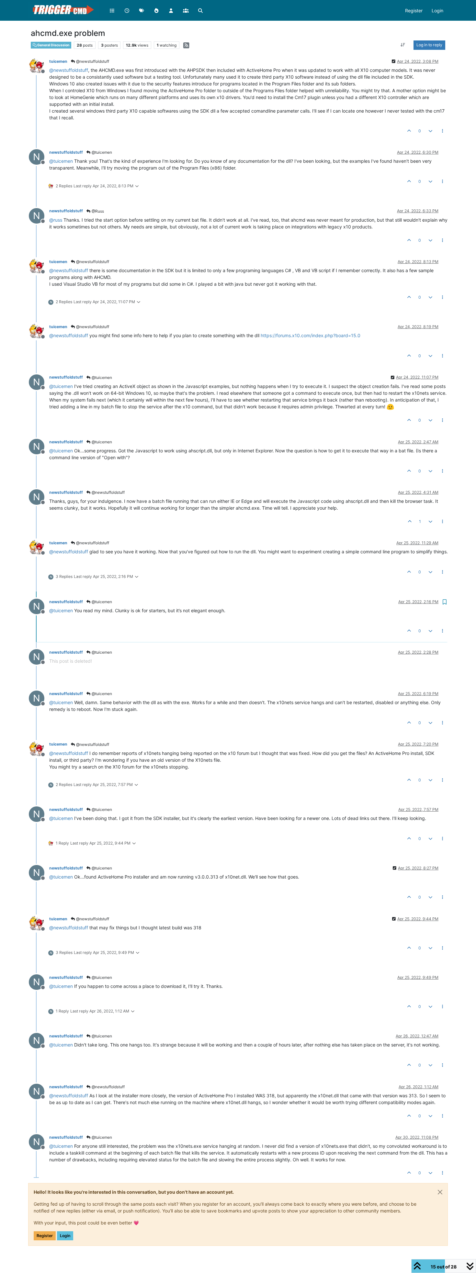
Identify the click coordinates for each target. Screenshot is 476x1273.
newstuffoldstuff (66, 152)
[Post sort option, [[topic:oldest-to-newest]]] (403, 45)
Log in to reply (429, 44)
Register (45, 1235)
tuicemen (58, 61)
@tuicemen (101, 152)
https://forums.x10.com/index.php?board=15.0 (310, 335)
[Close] (440, 1192)
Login (65, 1235)
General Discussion (53, 45)
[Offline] (39, 65)
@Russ (97, 211)
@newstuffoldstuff (92, 61)
